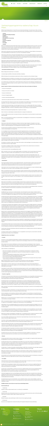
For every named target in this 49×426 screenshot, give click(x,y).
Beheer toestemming (1, 424)
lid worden (4, 411)
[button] (20, 0)
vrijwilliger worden (5, 414)
